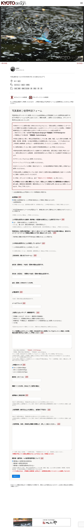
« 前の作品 (4, 63)
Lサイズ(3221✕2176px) (20, 372)
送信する (16, 476)
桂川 (19, 81)
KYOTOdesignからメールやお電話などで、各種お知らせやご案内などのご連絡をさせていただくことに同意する (42, 210)
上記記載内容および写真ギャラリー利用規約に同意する (29, 192)
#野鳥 (27, 85)
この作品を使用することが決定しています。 (26, 247)
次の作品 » (80, 63)
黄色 (35, 88)
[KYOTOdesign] (13, 4)
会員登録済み (17, 202)
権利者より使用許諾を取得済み (22, 461)
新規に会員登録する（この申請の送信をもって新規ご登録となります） (34, 200)
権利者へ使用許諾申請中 (20, 463)
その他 (15, 322)
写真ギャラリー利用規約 (45, 178)
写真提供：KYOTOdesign (34, 350)
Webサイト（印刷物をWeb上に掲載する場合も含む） (29, 318)
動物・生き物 (25, 88)
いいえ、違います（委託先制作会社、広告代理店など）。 (30, 224)
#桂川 (23, 85)
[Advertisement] (42, 502)
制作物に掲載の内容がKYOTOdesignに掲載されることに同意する (32, 236)
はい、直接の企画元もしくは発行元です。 (25, 222)
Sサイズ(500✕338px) (19, 367)
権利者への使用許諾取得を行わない (23, 465)
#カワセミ (17, 85)
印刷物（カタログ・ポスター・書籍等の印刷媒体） (28, 316)
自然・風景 (17, 88)
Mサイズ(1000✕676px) (20, 370)
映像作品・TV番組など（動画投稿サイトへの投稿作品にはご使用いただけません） (37, 320)
